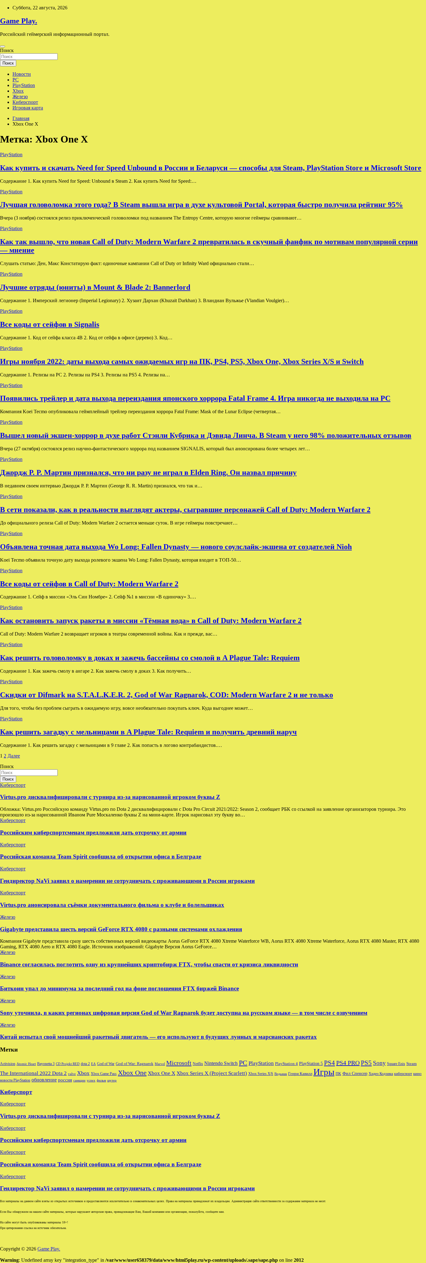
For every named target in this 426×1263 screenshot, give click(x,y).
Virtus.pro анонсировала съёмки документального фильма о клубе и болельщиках (112, 905)
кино (417, 1074)
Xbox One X (161, 1073)
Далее (13, 755)
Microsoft (178, 1062)
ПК (338, 1073)
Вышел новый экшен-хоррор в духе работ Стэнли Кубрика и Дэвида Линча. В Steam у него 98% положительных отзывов (205, 435)
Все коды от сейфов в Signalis (49, 324)
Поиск (7, 50)
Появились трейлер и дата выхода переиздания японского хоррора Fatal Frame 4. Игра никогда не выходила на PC (195, 398)
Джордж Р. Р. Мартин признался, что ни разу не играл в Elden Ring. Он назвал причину (148, 472)
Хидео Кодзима (381, 1074)
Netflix (198, 1064)
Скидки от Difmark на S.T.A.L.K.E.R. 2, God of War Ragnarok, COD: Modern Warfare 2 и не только (166, 695)
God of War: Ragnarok (134, 1064)
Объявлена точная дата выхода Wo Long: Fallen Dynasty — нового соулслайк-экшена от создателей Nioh (176, 547)
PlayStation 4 (286, 1064)
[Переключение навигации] (2, 46)
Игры (323, 1072)
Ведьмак (280, 1074)
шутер (112, 1080)
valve (72, 1074)
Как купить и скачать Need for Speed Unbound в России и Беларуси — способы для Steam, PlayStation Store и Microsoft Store (210, 168)
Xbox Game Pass (104, 1074)
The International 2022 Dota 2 (33, 1073)
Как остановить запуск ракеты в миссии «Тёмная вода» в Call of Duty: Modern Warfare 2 (151, 621)
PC (15, 79)
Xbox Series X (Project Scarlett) (212, 1073)
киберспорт (403, 1074)
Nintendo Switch (221, 1063)
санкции (79, 1080)
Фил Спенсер (354, 1073)
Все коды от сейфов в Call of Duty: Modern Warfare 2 (89, 584)
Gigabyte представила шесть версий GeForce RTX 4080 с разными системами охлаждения (121, 929)
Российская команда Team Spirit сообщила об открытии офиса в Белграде (100, 856)
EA (93, 1064)
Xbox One (132, 1073)
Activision (7, 1064)
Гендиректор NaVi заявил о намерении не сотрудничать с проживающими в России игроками (127, 881)
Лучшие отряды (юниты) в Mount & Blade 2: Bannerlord (95, 287)
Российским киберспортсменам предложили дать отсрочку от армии (93, 832)
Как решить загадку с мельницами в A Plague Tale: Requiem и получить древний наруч (148, 732)
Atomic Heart (26, 1064)
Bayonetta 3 (46, 1064)
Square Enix (396, 1064)
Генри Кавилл (300, 1074)
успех (91, 1080)
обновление (44, 1079)
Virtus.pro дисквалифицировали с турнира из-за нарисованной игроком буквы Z (110, 797)
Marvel (160, 1064)
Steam (411, 1064)
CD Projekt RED (68, 1064)
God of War (105, 1064)
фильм (101, 1080)
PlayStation (23, 85)
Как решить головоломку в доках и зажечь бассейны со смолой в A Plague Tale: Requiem (150, 658)
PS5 (366, 1063)
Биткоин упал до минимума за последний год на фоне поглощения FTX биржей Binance (119, 988)
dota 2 (85, 1064)
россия (65, 1079)
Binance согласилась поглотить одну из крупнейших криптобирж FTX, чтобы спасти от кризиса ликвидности (149, 964)
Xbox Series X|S (260, 1074)
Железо (20, 96)
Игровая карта (27, 107)
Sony (379, 1063)
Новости (21, 74)
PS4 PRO (348, 1062)
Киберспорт (25, 102)
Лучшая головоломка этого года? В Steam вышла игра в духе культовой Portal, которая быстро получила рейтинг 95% (201, 205)
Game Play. (18, 21)
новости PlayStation (15, 1080)
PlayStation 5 (311, 1063)
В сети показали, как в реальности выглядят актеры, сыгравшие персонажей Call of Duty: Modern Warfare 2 (185, 510)
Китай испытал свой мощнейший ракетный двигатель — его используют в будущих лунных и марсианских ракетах (158, 1036)
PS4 (329, 1062)
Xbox (18, 91)
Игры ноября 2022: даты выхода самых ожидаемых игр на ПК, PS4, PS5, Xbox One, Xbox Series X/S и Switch (182, 361)
